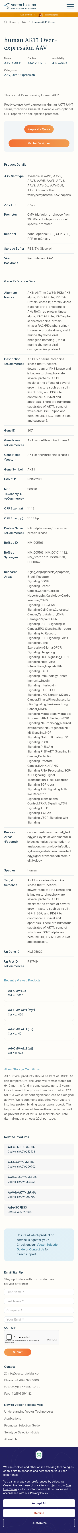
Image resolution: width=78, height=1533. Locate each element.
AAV (24, 22)
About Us (10, 1439)
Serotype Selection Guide (21, 1432)
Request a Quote (39, 129)
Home (12, 22)
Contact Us (36, 1249)
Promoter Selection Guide (22, 1425)
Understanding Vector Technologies (29, 1411)
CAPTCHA (10, 1327)
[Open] (70, 6)
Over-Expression (23, 75)
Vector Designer (39, 143)
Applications (12, 1418)
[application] (39, 1490)
